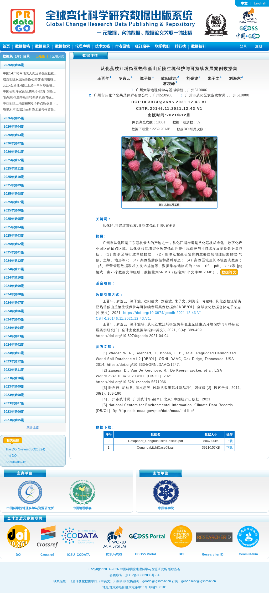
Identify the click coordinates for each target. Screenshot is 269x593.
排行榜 (180, 46)
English (260, 3)
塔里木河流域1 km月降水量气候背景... (29, 109)
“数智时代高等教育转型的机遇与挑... (28, 97)
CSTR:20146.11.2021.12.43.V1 (123, 318)
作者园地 (122, 46)
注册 (258, 46)
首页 (6, 46)
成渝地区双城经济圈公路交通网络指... (29, 79)
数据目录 (42, 46)
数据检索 (62, 46)
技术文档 (102, 46)
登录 (243, 46)
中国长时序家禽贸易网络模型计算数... (29, 91)
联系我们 (162, 46)
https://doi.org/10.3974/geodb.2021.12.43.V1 (162, 313)
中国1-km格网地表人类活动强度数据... (29, 73)
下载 (229, 441)
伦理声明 (82, 46)
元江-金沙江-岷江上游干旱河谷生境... (29, 85)
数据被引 (198, 46)
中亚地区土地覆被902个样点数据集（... (30, 103)
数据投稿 (22, 46)
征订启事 (142, 46)
